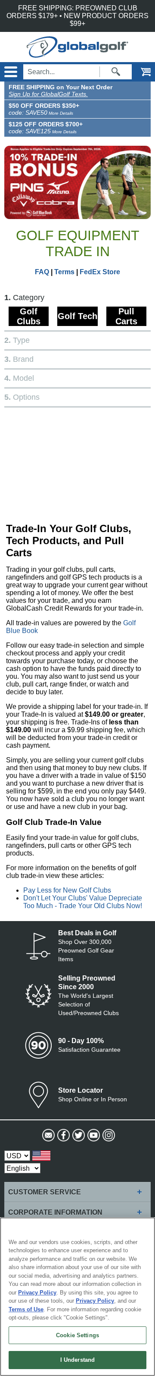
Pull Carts (126, 316)
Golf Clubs (28, 316)
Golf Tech (77, 316)
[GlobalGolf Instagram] (107, 1135)
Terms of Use (26, 1309)
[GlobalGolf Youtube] (92, 1135)
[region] (77, 1296)
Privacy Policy (37, 1292)
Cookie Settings (77, 1335)
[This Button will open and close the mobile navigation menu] (9, 71)
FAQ (42, 272)
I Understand (77, 1360)
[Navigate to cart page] (140, 71)
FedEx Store (100, 272)
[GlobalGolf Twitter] (77, 1135)
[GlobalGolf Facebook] (62, 1135)
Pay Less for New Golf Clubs (67, 890)
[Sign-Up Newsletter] (47, 1135)
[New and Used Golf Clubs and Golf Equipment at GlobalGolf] (77, 53)
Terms (64, 272)
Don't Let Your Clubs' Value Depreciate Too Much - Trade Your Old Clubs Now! (82, 901)
